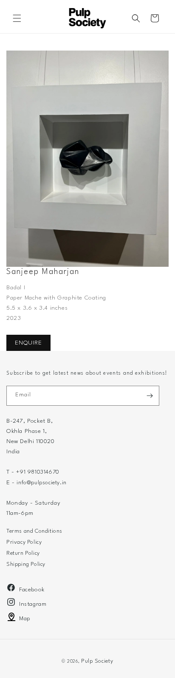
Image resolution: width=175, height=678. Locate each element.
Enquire (28, 343)
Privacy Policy (24, 542)
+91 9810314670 (37, 472)
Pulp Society (97, 661)
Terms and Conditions (34, 531)
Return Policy (23, 553)
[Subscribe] (149, 396)
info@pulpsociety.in (41, 483)
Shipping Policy (25, 564)
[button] (17, 18)
